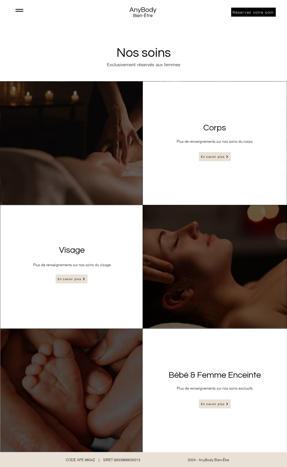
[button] (19, 10)
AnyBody (143, 9)
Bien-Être (143, 15)
